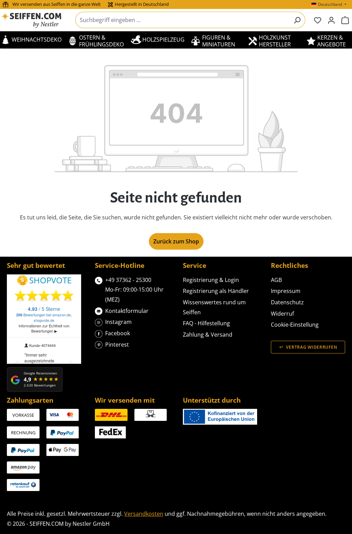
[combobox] (182, 20)
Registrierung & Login (211, 280)
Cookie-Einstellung (295, 324)
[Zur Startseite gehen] (35, 20)
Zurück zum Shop (176, 241)
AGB (276, 280)
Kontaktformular (126, 311)
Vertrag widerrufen (311, 347)
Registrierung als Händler (216, 291)
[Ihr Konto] (331, 20)
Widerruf (282, 313)
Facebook (117, 333)
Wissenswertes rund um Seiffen (214, 307)
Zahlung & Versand (207, 334)
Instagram (118, 322)
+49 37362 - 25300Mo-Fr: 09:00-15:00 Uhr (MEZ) (134, 289)
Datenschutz (287, 302)
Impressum (285, 291)
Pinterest (117, 344)
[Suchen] (297, 20)
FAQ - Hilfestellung (206, 323)
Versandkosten (143, 513)
